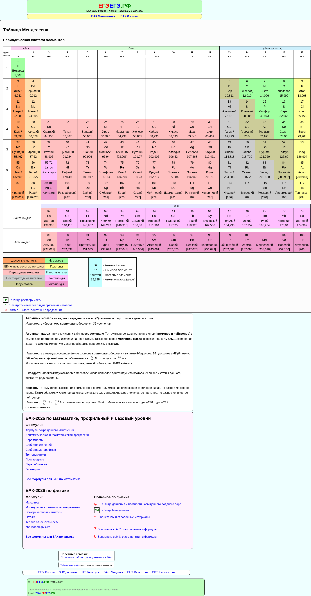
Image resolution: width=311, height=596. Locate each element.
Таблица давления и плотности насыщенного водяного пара (137, 504)
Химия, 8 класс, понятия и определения (33, 310)
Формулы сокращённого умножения (50, 430)
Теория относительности (42, 522)
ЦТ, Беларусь (91, 572)
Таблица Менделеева (112, 510)
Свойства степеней (39, 444)
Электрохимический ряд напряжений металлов (38, 305)
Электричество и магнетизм (44, 512)
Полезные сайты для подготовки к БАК (86, 557)
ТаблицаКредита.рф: (69, 565)
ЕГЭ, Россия (46, 572)
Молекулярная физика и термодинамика (53, 507)
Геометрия (33, 469)
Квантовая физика (38, 526)
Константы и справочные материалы (122, 517)
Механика (32, 502)
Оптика (30, 517)
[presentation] (94, 358)
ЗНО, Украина (68, 572)
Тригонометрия (36, 454)
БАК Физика (129, 16)
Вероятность (34, 440)
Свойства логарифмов (41, 449)
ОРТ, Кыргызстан (163, 572)
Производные (35, 459)
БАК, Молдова (113, 572)
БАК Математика (103, 16)
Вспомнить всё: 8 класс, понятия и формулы (125, 536)
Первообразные (36, 464)
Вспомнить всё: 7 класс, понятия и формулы (125, 529)
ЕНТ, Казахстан (137, 572)
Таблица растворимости (23, 300)
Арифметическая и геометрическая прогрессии (57, 435)
